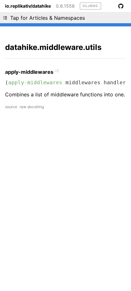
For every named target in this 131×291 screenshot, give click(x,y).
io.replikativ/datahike (28, 6)
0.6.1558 (65, 6)
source (11, 106)
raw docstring (32, 106)
